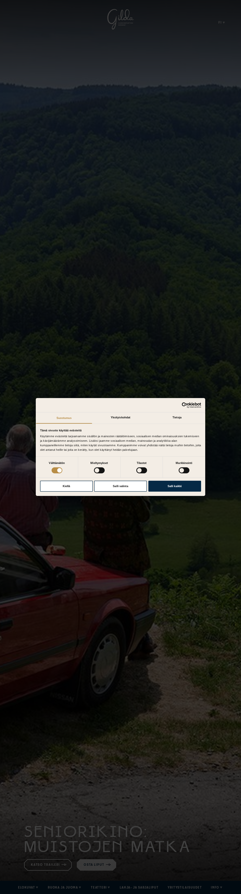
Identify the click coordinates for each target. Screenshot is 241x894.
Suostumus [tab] (64, 418)
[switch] (99, 470)
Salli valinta (120, 486)
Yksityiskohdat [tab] (120, 417)
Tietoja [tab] (177, 417)
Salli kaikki (175, 486)
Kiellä (66, 486)
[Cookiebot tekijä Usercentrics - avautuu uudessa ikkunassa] (184, 405)
